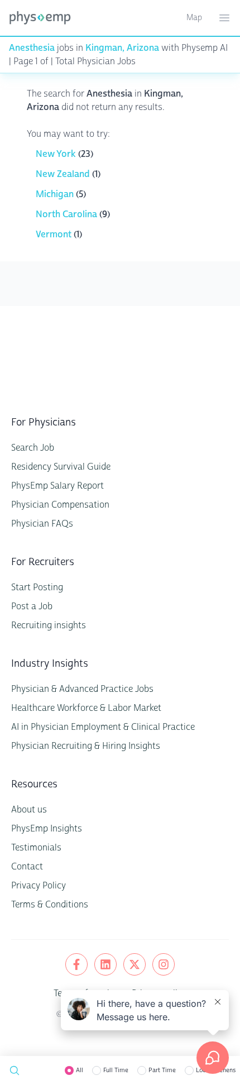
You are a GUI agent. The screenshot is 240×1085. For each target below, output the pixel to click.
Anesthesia (32, 48)
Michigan (56, 194)
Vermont (55, 234)
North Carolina (67, 214)
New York (57, 154)
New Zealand (64, 174)
